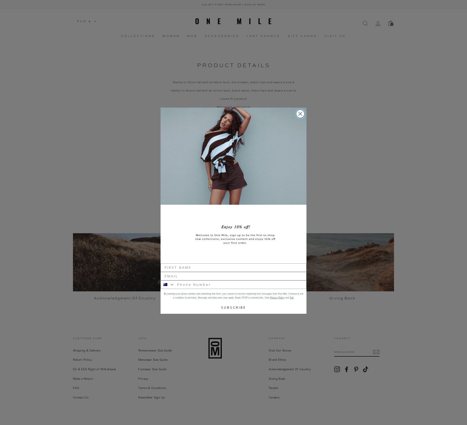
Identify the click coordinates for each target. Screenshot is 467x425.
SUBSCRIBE (233, 307)
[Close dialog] (300, 114)
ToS (292, 297)
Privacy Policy (277, 297)
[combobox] (168, 285)
